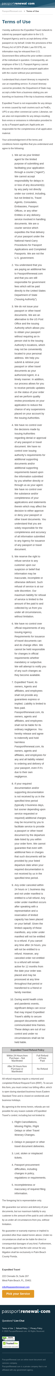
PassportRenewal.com (12, 11)
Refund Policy (22, 1328)
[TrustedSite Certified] (10, 1344)
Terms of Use (7, 1328)
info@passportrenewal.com (15, 1287)
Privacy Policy (36, 1328)
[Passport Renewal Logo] (18, 4)
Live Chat (19, 1321)
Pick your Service (18, 1293)
